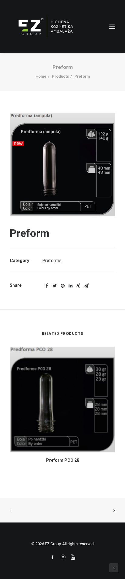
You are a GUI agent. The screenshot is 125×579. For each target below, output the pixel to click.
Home (40, 76)
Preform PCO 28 (62, 460)
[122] (62, 165)
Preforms (52, 260)
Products (60, 76)
